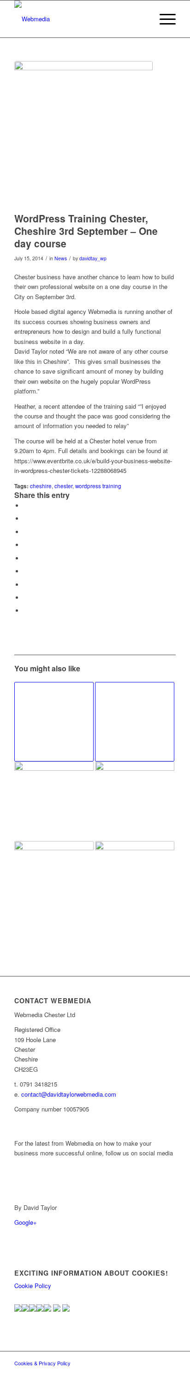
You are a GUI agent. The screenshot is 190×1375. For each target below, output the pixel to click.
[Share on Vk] (26, 584)
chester (63, 486)
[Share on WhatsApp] (26, 532)
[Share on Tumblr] (26, 571)
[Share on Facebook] (26, 505)
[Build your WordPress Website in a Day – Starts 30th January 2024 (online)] (54, 801)
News (60, 258)
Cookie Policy (32, 1285)
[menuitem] (163, 18)
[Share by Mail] (26, 610)
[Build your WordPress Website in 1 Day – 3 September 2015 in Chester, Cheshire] (134, 721)
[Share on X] (26, 518)
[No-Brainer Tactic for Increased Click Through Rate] (54, 721)
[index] (83, 134)
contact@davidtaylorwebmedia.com (68, 1094)
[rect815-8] (78, 18)
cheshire (41, 486)
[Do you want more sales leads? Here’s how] (134, 881)
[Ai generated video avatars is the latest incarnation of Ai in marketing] (54, 881)
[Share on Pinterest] (26, 544)
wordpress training (98, 486)
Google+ (25, 1222)
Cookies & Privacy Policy (42, 1363)
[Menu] (163, 18)
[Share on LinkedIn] (26, 558)
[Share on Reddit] (26, 597)
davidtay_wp (93, 258)
